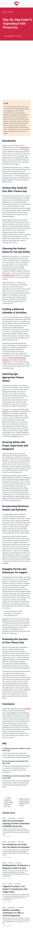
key (12, 684)
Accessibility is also (8, 275)
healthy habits (24, 147)
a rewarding (26, 709)
